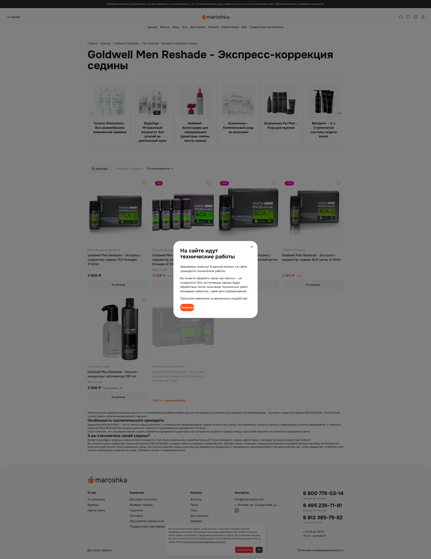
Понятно (187, 307)
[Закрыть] (252, 246)
